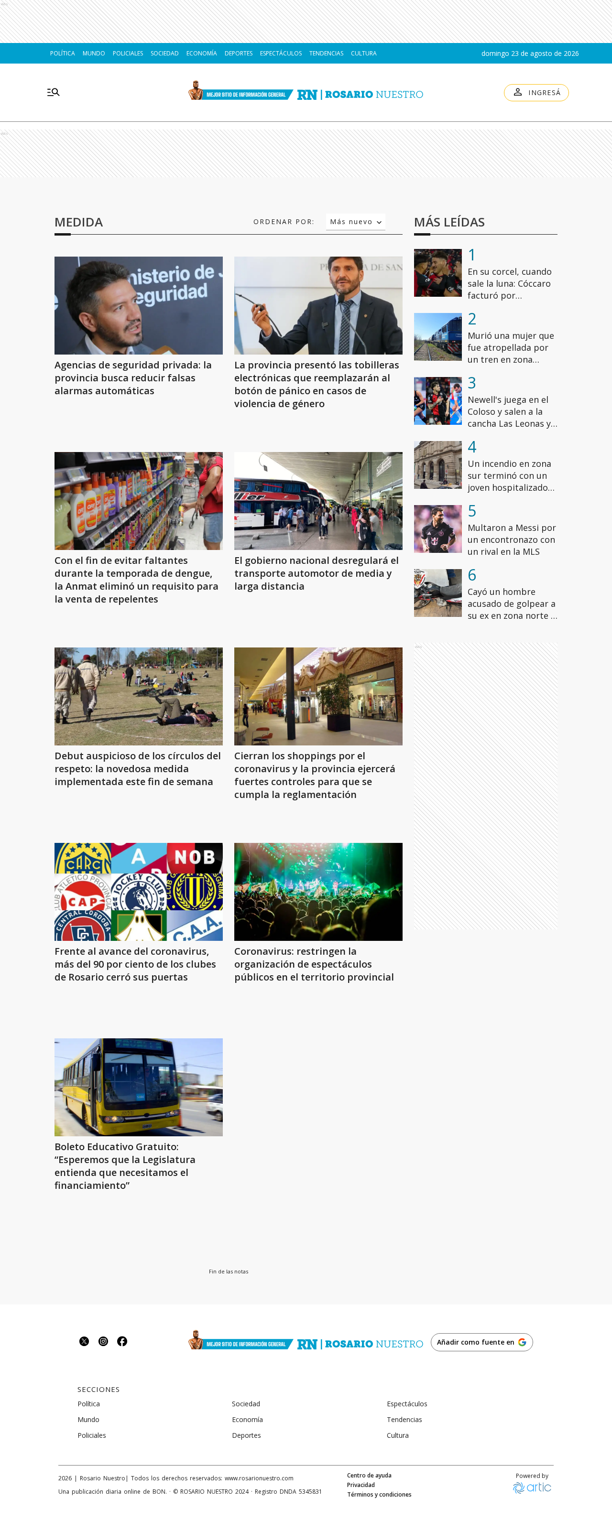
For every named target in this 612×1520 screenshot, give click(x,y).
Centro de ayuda (369, 1475)
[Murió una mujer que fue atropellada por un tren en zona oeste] (438, 337)
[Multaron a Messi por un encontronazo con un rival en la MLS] (438, 529)
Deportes (238, 53)
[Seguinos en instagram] (103, 1342)
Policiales (128, 53)
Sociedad (165, 53)
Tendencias (326, 53)
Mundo (94, 53)
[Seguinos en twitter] (84, 1342)
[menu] (53, 93)
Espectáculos (281, 53)
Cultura (364, 53)
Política (62, 53)
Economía (201, 53)
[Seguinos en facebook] (122, 1342)
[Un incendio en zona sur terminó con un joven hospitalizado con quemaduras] (438, 465)
